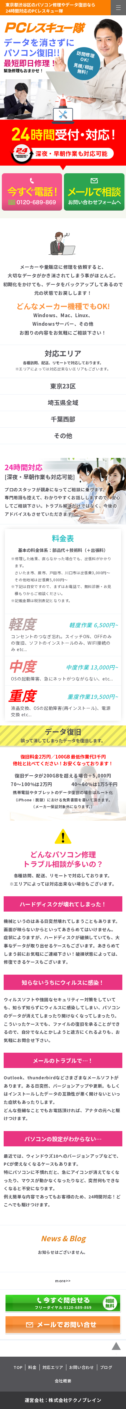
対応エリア (53, 1367)
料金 (32, 1367)
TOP (17, 1367)
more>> (63, 1280)
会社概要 (63, 1381)
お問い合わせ (81, 1367)
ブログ (106, 1367)
